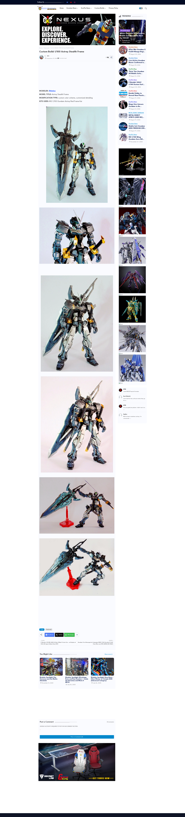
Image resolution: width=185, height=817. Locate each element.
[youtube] (71, 2)
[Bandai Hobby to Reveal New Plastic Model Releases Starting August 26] (123, 93)
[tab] (61, 8)
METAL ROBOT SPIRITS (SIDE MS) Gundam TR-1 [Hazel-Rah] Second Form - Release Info (137, 116)
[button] (141, 8)
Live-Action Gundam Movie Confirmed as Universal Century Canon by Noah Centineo (137, 62)
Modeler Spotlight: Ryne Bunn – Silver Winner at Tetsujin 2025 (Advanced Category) (102, 679)
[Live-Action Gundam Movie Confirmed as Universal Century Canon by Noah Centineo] (123, 61)
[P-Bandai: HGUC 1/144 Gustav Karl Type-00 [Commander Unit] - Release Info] (123, 82)
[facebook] (67, 2)
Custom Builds (99, 8)
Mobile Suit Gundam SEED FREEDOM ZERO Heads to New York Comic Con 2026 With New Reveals (137, 127)
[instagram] (74, 2)
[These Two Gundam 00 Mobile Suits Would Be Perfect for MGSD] (123, 72)
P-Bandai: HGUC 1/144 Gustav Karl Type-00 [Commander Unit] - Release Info (137, 84)
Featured (46, 48)
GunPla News (85, 8)
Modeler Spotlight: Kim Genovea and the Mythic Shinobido (48, 679)
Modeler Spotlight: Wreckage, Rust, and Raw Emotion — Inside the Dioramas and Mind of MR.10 (76, 680)
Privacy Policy (113, 8)
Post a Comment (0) (77, 737)
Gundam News (71, 8)
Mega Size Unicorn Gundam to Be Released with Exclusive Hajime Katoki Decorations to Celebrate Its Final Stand (137, 105)
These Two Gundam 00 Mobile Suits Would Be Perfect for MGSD (137, 73)
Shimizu (52, 91)
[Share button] (77, 635)
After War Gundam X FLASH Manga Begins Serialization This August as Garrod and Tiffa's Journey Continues (137, 51)
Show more (108, 654)
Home (62, 8)
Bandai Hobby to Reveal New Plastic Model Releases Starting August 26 (136, 94)
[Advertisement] (76, 75)
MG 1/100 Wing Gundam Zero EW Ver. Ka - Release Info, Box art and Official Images (136, 138)
